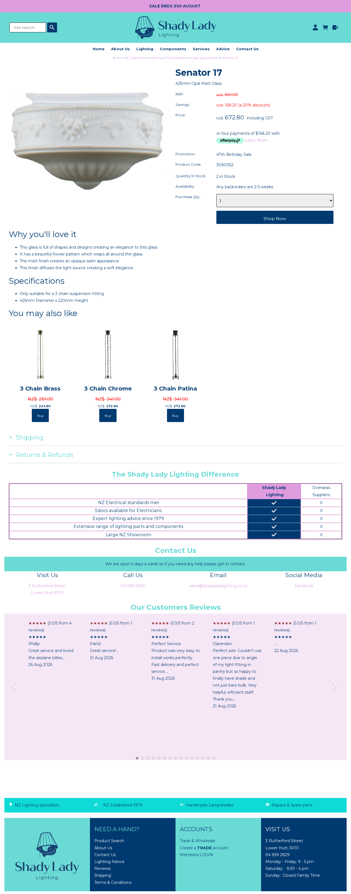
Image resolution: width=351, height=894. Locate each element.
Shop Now (275, 218)
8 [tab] (175, 758)
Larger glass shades (204, 58)
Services (201, 49)
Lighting (144, 49)
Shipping (102, 875)
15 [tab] (214, 758)
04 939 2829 (133, 585)
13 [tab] (203, 758)
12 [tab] (197, 758)
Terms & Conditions (112, 882)
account (220, 847)
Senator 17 (230, 58)
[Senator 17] (88, 218)
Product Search (109, 840)
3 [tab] (148, 758)
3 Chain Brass (40, 388)
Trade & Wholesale (197, 840)
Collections (137, 58)
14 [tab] (208, 758)
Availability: (185, 186)
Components (173, 49)
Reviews (102, 868)
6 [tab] (164, 758)
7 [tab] (170, 758)
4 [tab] (153, 758)
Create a (188, 847)
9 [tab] (181, 758)
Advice (223, 49)
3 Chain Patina (175, 388)
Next (336, 687)
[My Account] (315, 27)
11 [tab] (192, 758)
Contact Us (247, 49)
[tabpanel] (53, 644)
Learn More (256, 140)
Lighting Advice (109, 861)
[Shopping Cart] (325, 27)
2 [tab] (142, 758)
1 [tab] (137, 758)
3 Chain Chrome (108, 388)
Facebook (304, 585)
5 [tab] (159, 758)
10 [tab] (186, 758)
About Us (120, 49)
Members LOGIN (196, 854)
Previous (15, 687)
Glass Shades (175, 58)
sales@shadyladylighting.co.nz (218, 585)
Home (98, 49)
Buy (40, 416)
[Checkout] (335, 27)
